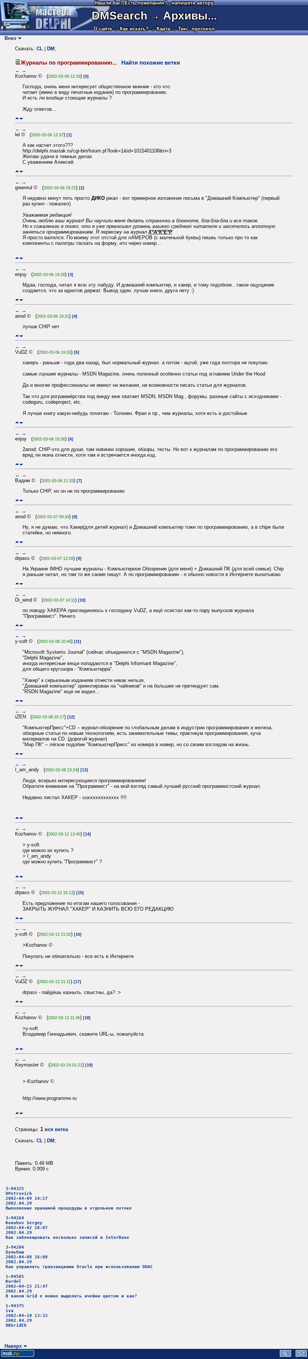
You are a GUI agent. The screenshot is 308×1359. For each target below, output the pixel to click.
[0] (86, 76)
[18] (87, 1017)
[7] (79, 480)
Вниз (9, 38)
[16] (78, 934)
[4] (74, 316)
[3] (70, 274)
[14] (87, 834)
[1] (69, 135)
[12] (71, 717)
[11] (77, 641)
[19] (89, 1065)
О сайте (103, 29)
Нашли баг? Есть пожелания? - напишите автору (154, 3)
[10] (82, 600)
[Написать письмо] (301, 1355)
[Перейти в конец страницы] (21, 118)
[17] (77, 981)
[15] (80, 892)
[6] (70, 439)
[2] (81, 188)
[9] (79, 558)
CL (39, 48)
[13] (84, 770)
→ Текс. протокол (193, 29)
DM (50, 48)
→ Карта (160, 29)
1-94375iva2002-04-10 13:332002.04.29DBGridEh (27, 1315)
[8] (74, 516)
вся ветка (56, 1129)
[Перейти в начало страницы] (17, 118)
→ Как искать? (131, 29)
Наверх (11, 1346)
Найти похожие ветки (150, 63)
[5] (76, 352)
